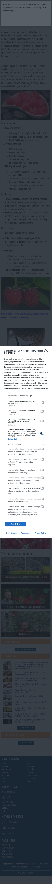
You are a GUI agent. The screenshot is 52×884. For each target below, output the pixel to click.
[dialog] (26, 442)
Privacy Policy (40, 533)
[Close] (47, 351)
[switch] (42, 402)
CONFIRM (15, 524)
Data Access (26, 533)
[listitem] (26, 396)
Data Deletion (11, 533)
